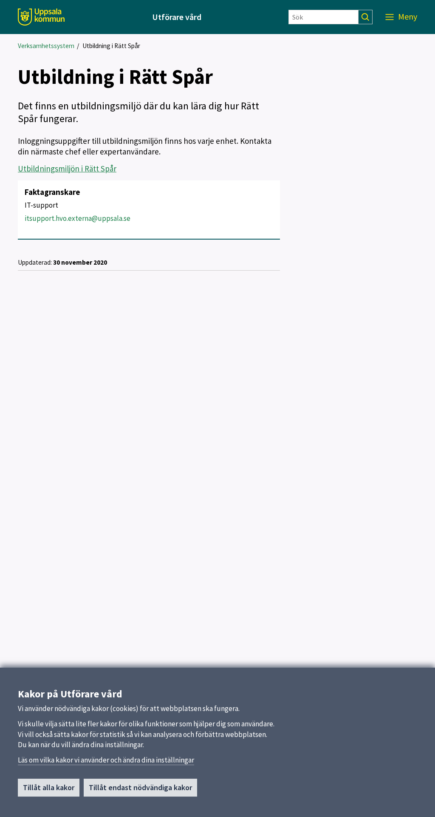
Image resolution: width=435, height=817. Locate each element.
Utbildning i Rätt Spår (111, 46)
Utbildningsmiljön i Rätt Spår (67, 168)
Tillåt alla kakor (48, 787)
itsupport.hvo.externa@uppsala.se (77, 218)
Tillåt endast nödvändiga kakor (140, 787)
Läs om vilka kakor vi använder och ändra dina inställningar (106, 760)
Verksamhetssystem (46, 46)
